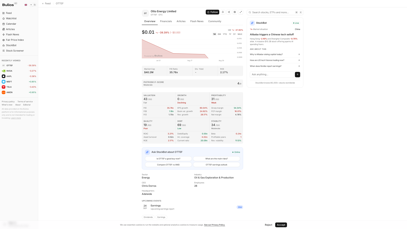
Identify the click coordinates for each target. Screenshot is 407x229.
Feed (48, 3)
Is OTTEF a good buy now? (168, 158)
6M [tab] (219, 34)
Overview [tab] (149, 21)
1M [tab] (214, 34)
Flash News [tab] (197, 21)
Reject (268, 224)
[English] (26, 5)
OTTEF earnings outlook (216, 164)
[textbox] (272, 74)
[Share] (228, 12)
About (18, 105)
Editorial (27, 105)
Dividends (148, 217)
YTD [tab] (225, 34)
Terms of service (25, 101)
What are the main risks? (216, 158)
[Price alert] (223, 12)
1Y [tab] (230, 34)
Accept (281, 224)
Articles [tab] (181, 21)
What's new (7, 105)
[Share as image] (234, 12)
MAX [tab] (240, 34)
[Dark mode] (33, 5)
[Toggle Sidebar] (38, 114)
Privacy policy (8, 101)
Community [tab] (214, 21)
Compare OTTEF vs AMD (168, 164)
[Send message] (297, 74)
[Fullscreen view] (240, 12)
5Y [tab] (234, 34)
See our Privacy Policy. (214, 225)
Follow (214, 12)
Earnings (161, 217)
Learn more (16, 118)
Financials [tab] (166, 21)
